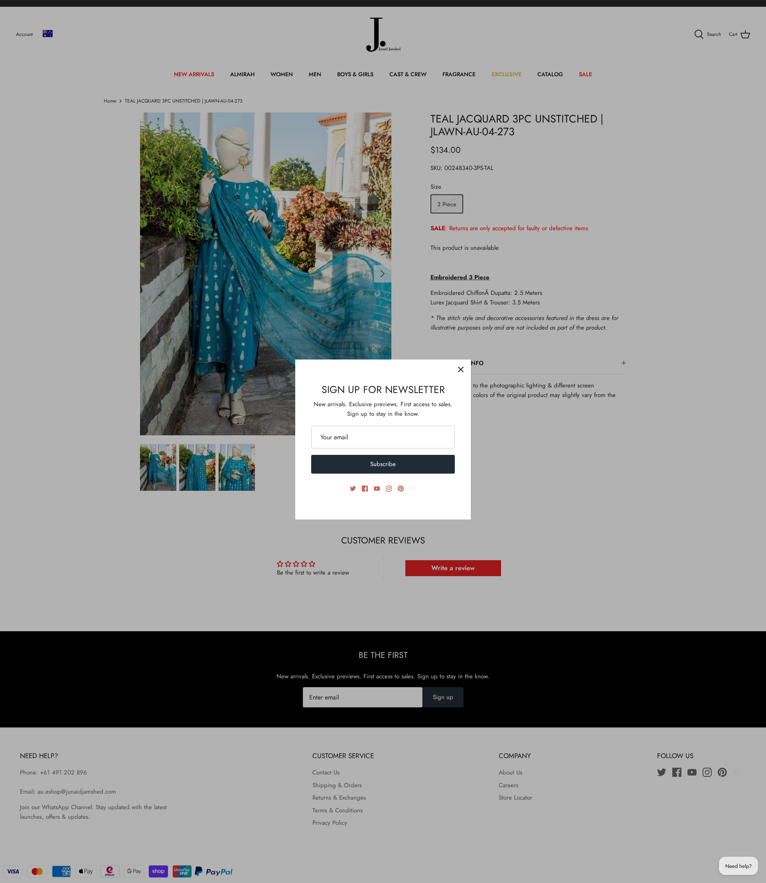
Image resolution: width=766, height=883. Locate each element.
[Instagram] (389, 489)
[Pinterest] (401, 489)
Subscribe (383, 464)
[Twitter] (353, 489)
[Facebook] (365, 489)
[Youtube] (377, 489)
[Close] (461, 369)
